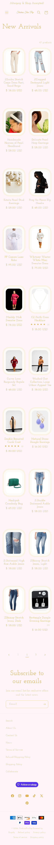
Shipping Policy (14, 764)
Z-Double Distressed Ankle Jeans (40, 503)
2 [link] (27, 655)
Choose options (14, 99)
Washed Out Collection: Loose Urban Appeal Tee (40, 382)
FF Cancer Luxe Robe (14, 259)
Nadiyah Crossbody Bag (14, 502)
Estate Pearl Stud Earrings (14, 202)
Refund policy (24, 832)
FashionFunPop (25, 828)
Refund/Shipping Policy (18, 757)
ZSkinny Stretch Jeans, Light (40, 562)
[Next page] (45, 654)
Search (9, 721)
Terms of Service (14, 750)
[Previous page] (9, 654)
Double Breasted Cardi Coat (14, 440)
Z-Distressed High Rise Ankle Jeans (13, 562)
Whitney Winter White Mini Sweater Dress (40, 260)
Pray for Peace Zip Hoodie (40, 202)
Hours (9, 742)
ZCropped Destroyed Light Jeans (40, 82)
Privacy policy (39, 832)
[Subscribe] (44, 704)
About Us (11, 728)
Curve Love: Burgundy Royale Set (14, 382)
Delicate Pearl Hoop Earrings (40, 141)
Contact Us (11, 735)
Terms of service (20, 837)
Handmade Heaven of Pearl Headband (14, 143)
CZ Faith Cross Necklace (40, 319)
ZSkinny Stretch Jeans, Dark (14, 619)
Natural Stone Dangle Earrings (40, 440)
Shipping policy (37, 837)
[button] (6, 12)
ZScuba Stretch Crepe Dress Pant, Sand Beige (14, 82)
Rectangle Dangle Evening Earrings (40, 619)
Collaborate (12, 771)
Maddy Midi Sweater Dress (14, 319)
